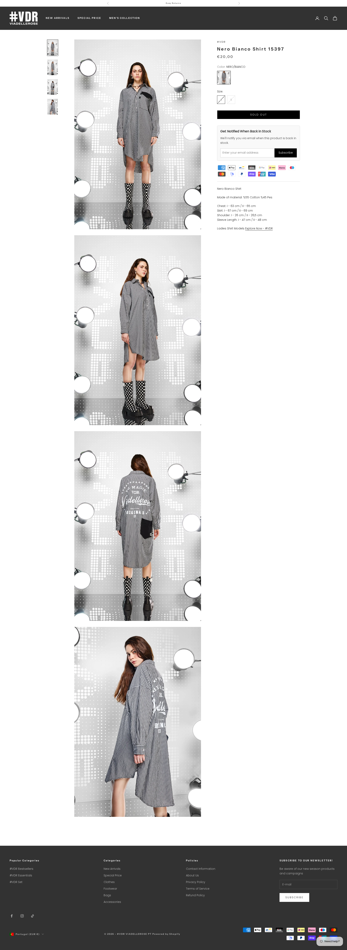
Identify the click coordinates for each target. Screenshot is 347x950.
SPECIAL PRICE (89, 17)
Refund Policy (195, 895)
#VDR (221, 41)
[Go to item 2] (52, 67)
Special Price (113, 875)
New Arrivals (112, 869)
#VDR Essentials (21, 875)
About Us (192, 875)
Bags (107, 895)
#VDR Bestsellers (21, 869)
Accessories (112, 902)
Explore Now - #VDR (259, 228)
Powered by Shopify (166, 934)
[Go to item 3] (52, 87)
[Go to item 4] (52, 106)
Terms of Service (197, 889)
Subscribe (286, 153)
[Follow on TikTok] (33, 916)
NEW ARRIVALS (57, 17)
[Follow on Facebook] (12, 916)
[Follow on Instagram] (22, 916)
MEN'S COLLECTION (124, 17)
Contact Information (200, 869)
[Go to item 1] (52, 48)
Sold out (258, 115)
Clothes (109, 882)
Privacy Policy (195, 882)
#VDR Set (16, 882)
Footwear (110, 889)
